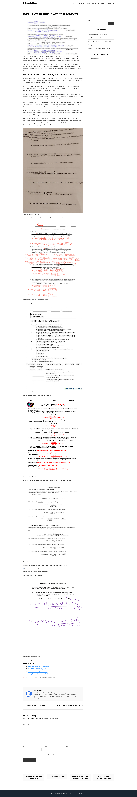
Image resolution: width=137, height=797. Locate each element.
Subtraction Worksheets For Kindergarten (99, 48)
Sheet (94, 3)
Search (90, 20)
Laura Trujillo (38, 690)
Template (101, 3)
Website (67, 746)
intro (47, 677)
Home (74, 3)
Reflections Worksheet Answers (37, 668)
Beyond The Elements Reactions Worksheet (68, 705)
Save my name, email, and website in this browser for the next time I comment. (47, 755)
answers (43, 677)
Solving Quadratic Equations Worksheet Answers (42, 674)
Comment (26, 724)
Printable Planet (30, 3)
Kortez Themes (81, 794)
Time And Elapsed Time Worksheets (97, 34)
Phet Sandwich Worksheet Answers (35, 705)
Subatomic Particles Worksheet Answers (40, 670)
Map (88, 3)
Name (25, 746)
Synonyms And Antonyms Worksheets (98, 45)
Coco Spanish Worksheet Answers (37, 672)
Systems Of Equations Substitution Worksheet (100, 41)
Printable (82, 3)
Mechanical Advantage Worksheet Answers (40, 666)
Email (46, 746)
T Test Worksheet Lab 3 (94, 37)
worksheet (110, 3)
